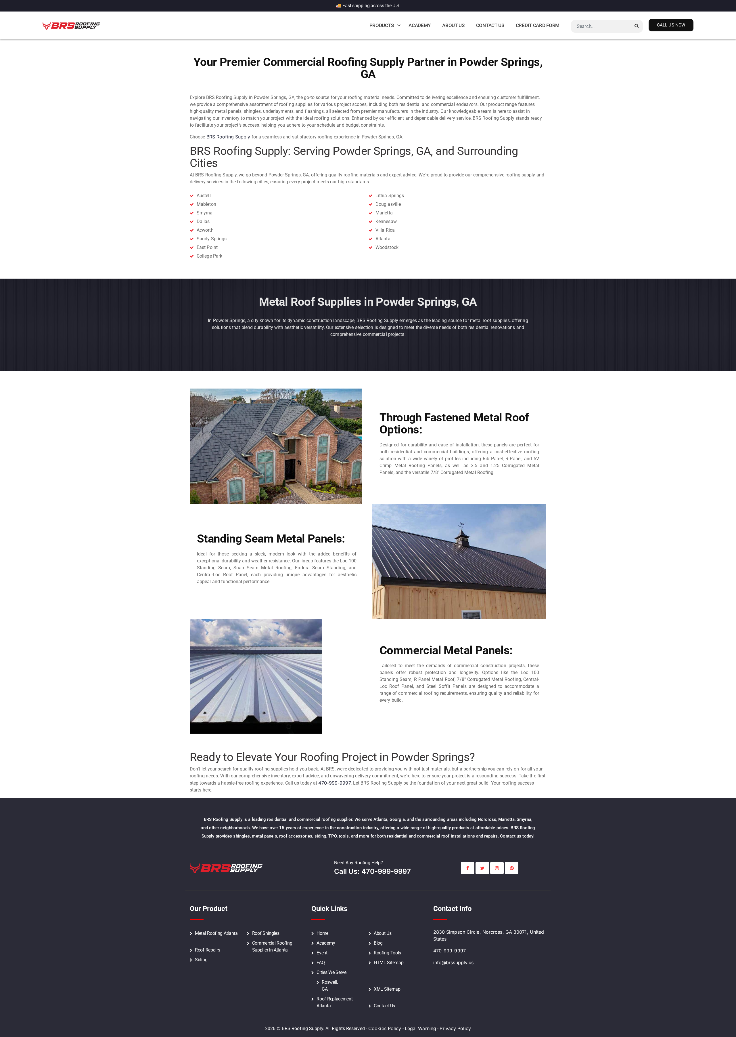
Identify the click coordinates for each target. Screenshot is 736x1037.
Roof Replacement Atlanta (334, 1002)
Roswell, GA (330, 985)
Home (322, 933)
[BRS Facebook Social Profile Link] (467, 868)
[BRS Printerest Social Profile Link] (511, 868)
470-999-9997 (449, 951)
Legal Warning (420, 1028)
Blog (378, 943)
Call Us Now (671, 25)
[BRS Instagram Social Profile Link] (497, 868)
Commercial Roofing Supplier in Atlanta (272, 946)
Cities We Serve (331, 972)
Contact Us (490, 25)
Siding (201, 959)
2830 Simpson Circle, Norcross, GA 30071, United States (488, 935)
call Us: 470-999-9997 (372, 871)
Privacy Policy (455, 1028)
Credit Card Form (537, 25)
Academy (420, 25)
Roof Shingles (265, 933)
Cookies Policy (384, 1028)
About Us (453, 25)
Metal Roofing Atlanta (216, 933)
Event (322, 953)
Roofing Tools (387, 953)
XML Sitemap (387, 989)
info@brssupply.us (453, 962)
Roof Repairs (207, 950)
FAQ (321, 962)
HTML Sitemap (388, 962)
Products (381, 25)
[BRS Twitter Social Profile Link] (482, 868)
